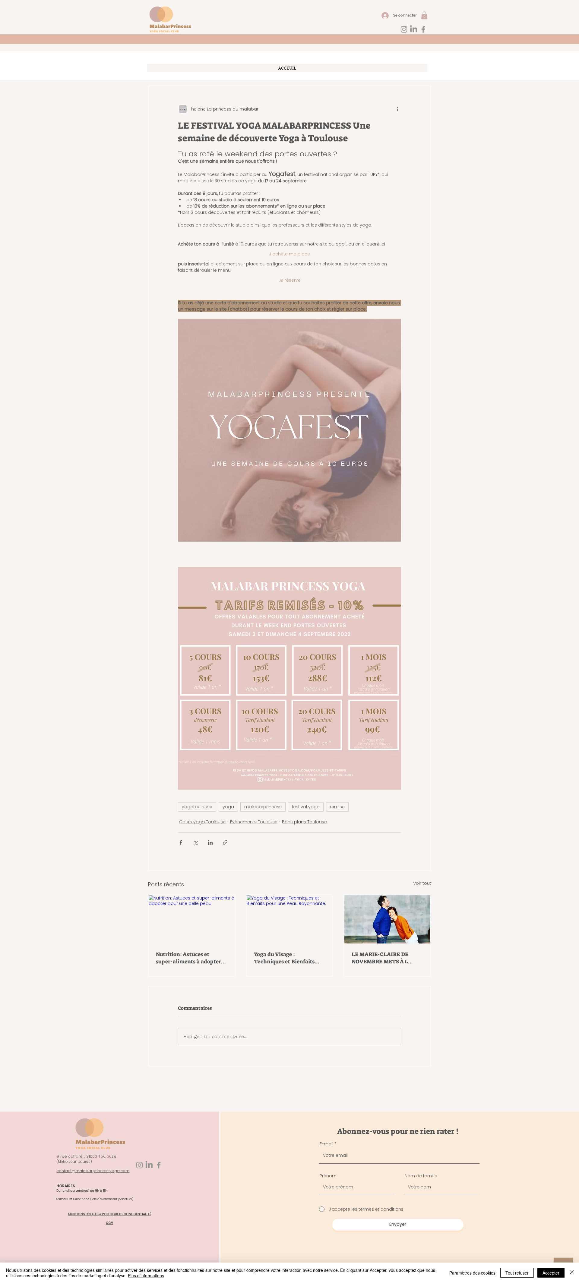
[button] (426, 589)
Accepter (551, 1273)
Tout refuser (517, 1273)
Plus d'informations (146, 1275)
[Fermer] (571, 1272)
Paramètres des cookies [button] (472, 1273)
